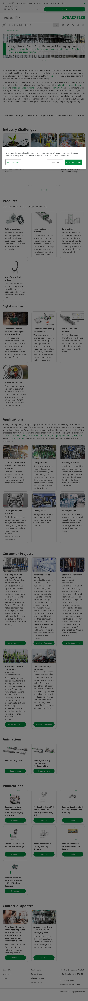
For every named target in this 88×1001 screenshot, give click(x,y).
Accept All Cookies (73, 162)
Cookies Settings (12, 162)
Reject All (55, 162)
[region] (44, 158)
